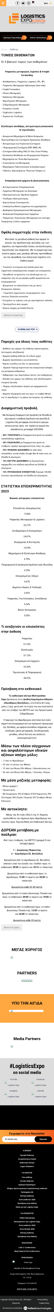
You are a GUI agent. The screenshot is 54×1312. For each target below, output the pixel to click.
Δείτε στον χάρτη (11, 927)
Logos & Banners (27, 1166)
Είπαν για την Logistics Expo (27, 1207)
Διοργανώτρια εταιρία (27, 1159)
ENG (46, 3)
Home (4, 49)
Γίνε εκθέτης (27, 1177)
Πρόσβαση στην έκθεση (27, 1203)
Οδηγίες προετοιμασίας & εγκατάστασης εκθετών (27, 1188)
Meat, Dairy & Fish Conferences (27, 1251)
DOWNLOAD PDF (27, 329)
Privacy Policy (42, 1300)
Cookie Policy (44, 1303)
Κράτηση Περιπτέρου (27, 1185)
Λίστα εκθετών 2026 (27, 1200)
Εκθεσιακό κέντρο (27, 1163)
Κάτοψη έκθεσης (27, 1196)
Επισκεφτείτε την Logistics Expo (27, 1222)
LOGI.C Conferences (27, 1248)
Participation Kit (27, 1192)
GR (50, 3)
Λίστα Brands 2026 (27, 1229)
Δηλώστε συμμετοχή (13, 315)
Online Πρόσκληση (27, 1218)
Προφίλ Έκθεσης (27, 1155)
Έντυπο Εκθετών (27, 1181)
